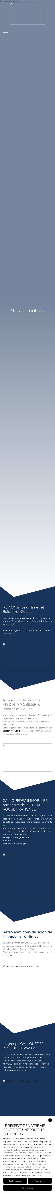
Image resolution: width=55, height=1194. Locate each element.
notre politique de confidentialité (26, 1175)
